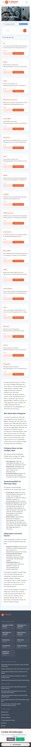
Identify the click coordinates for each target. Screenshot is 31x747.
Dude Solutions (7, 232)
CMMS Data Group (8, 213)
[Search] (26, 2)
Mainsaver (6, 326)
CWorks (5, 345)
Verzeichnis (12, 10)
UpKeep (5, 175)
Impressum (5, 712)
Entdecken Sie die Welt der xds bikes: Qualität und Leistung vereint (14, 676)
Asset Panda (6, 137)
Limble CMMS (7, 118)
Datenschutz (5, 714)
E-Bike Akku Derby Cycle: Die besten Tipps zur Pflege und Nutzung (15, 665)
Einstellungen (15, 736)
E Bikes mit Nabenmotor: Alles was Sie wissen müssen (15, 669)
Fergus (5, 81)
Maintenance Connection (10, 99)
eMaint (5, 269)
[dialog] (15, 735)
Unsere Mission (6, 717)
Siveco (5, 156)
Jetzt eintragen (16, 744)
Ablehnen (10, 739)
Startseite (6, 10)
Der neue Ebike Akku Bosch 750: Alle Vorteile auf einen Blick (15, 700)
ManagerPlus (6, 364)
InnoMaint (6, 194)
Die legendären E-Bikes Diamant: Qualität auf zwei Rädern (14, 672)
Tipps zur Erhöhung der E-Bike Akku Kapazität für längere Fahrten (14, 687)
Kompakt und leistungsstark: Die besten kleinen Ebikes (15, 680)
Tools (18, 10)
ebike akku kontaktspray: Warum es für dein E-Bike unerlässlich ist (14, 696)
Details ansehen (7, 53)
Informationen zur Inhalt (8, 720)
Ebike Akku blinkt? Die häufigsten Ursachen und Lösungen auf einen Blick (13, 691)
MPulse (5, 62)
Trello (4, 307)
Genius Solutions (7, 288)
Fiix (4, 43)
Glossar (4, 723)
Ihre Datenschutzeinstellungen (10, 728)
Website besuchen (19, 53)
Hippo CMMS (6, 250)
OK (20, 739)
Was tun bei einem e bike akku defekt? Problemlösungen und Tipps (11, 704)
